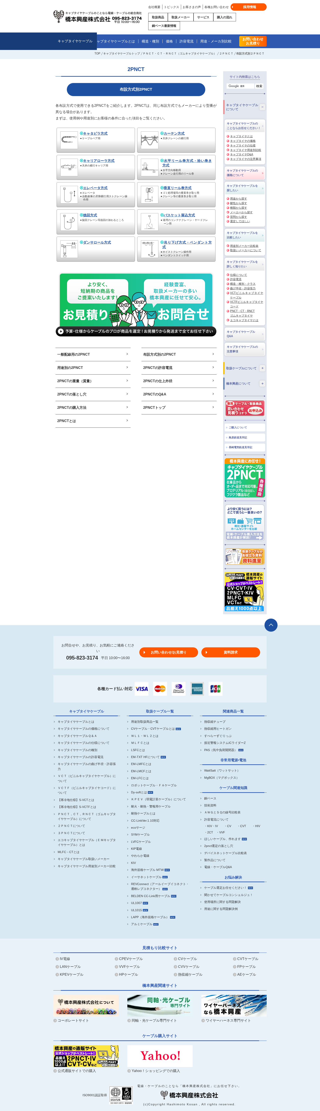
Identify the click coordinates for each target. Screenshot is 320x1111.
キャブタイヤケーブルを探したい (242, 188)
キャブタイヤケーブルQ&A (241, 334)
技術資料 (210, 805)
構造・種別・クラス (243, 283)
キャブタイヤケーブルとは (114, 41)
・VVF (220, 832)
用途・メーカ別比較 (216, 41)
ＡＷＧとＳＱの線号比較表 (222, 812)
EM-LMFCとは (141, 764)
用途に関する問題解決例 (221, 909)
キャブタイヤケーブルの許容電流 (80, 757)
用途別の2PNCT (70, 368)
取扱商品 (158, 17)
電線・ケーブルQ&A (218, 867)
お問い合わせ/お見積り (169, 652)
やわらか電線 (140, 855)
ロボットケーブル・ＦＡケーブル (154, 785)
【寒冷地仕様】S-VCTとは (76, 800)
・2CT (208, 832)
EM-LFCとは (140, 778)
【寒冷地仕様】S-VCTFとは (77, 807)
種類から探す (238, 207)
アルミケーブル (141, 924)
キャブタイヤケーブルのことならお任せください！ (244, 126)
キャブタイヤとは (241, 136)
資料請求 (231, 652)
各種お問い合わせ (216, 7)
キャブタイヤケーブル (75, 41)
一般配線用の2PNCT (73, 354)
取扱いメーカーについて (245, 250)
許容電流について (216, 819)
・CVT (241, 826)
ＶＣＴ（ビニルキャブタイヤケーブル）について (87, 778)
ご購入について (238, 427)
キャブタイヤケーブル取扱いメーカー (83, 859)
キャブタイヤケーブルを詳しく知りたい (242, 264)
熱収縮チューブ (215, 721)
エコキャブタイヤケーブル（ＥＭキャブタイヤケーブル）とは (87, 842)
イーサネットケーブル (146, 877)
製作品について (215, 860)
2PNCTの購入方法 (71, 407)
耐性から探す (238, 203)
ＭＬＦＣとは (140, 743)
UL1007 (136, 903)
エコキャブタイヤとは (244, 320)
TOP (97, 53)
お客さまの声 (192, 7)
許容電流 (187, 41)
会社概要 (154, 7)
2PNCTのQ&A (154, 394)
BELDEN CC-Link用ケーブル (150, 896)
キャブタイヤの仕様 (243, 145)
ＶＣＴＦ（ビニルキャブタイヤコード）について (87, 790)
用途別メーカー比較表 (244, 246)
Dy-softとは (139, 792)
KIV (133, 863)
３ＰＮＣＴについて (71, 833)
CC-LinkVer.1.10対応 (145, 820)
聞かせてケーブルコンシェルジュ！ (228, 895)
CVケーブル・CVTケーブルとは (153, 728)
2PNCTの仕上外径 (157, 381)
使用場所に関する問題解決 (222, 902)
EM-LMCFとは (141, 771)
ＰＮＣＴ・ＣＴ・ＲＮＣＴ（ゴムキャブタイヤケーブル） (179, 53)
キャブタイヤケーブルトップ (121, 53)
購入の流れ (224, 17)
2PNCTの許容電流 (157, 368)
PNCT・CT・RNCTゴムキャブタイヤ (242, 313)
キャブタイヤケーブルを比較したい (242, 235)
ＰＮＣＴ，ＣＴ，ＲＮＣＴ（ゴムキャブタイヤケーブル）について (87, 816)
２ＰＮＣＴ (226, 53)
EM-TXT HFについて (145, 757)
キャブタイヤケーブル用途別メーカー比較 (87, 866)
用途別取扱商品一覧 (144, 721)
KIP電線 (136, 848)
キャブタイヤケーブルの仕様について (83, 743)
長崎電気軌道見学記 (240, 447)
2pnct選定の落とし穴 (218, 846)
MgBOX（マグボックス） (221, 777)
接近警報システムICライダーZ (225, 743)
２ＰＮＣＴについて (71, 826)
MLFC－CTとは (68, 852)
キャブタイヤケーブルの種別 (77, 750)
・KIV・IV (211, 826)
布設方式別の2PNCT (159, 354)
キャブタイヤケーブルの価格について (242, 173)
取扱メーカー (181, 17)
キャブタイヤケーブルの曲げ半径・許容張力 (87, 766)
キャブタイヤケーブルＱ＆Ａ (77, 736)
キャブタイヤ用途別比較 (245, 150)
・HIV (256, 826)
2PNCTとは (66, 421)
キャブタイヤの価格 (243, 140)
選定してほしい (240, 221)
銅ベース (210, 798)
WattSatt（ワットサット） (222, 770)
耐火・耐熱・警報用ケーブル (151, 806)
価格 (169, 41)
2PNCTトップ (154, 407)
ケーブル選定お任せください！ (225, 887)
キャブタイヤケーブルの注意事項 (242, 349)
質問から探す (238, 217)
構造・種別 (150, 41)
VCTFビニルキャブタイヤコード (246, 304)
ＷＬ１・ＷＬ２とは (144, 736)
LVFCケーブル (141, 841)
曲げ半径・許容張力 (243, 288)
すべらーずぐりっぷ (218, 736)
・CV (227, 826)
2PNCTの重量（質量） (75, 381)
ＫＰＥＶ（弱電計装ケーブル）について (158, 799)
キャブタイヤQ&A (241, 154)
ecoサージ (138, 827)
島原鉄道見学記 (238, 437)
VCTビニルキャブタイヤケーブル (246, 295)
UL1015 (136, 910)
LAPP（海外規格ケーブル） (150, 917)
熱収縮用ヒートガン (218, 728)
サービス (203, 17)
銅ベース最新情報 (164, 25)
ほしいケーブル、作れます (222, 839)
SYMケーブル (140, 834)
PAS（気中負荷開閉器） (220, 750)
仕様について (238, 274)
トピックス (171, 7)
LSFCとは (138, 750)
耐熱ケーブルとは (143, 813)
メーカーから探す (241, 212)
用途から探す (238, 198)
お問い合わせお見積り (253, 41)
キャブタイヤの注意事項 (245, 159)
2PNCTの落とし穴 (71, 394)
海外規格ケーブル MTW (147, 870)
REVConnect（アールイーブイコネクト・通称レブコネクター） (160, 886)
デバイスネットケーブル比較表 (225, 853)
